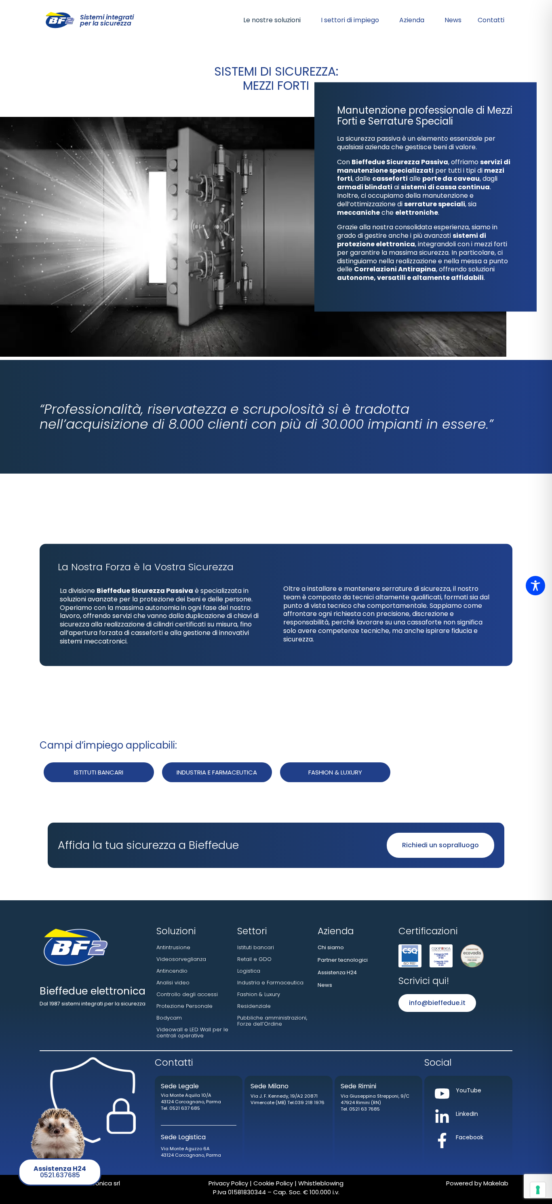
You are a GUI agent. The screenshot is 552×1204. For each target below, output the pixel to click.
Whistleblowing (320, 1183)
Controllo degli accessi (187, 994)
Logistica (248, 971)
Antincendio (172, 971)
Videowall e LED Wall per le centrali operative (192, 1032)
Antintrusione (173, 947)
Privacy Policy (228, 1183)
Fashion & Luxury (258, 994)
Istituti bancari (255, 947)
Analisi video (173, 982)
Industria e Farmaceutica (270, 982)
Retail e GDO (254, 959)
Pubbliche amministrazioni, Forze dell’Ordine (272, 1021)
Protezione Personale (184, 1006)
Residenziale (254, 1006)
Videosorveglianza (181, 959)
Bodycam (169, 1018)
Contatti (491, 20)
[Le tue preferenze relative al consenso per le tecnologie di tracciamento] (538, 1190)
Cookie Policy (272, 1183)
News (453, 20)
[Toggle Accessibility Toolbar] (535, 585)
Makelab (495, 1183)
